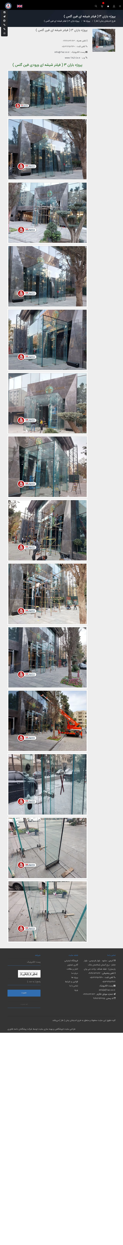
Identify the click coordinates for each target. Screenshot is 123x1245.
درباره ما (74, 973)
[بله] (4, 25)
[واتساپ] (4, 33)
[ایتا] (4, 29)
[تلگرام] (4, 17)
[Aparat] (4, 21)
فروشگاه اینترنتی (71, 961)
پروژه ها (74, 977)
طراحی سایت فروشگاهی (64, 1029)
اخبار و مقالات (72, 969)
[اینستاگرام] (4, 12)
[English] (19, 6)
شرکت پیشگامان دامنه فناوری (20, 1029)
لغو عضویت (24, 1004)
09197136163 (94, 973)
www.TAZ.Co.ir (72, 58)
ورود (76, 990)
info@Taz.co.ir (62, 52)
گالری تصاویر (72, 965)
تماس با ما (73, 986)
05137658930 (96, 977)
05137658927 (109, 982)
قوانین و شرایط (71, 982)
